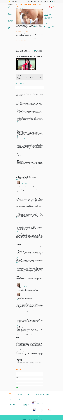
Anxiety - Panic (11, 399)
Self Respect (9, 22)
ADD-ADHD (10, 395)
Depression (19, 395)
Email (16, 380)
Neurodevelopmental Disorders (31, 395)
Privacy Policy (38, 416)
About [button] (49, 1)
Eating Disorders (20, 399)
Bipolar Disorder (20, 394)
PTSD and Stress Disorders (40, 394)
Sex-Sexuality (47, 394)
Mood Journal (25, 405)
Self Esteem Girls (10, 14)
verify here (42, 403)
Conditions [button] (29, 1)
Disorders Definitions (11, 403)
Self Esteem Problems (10, 15)
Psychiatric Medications (12, 404)
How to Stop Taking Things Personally (49, 17)
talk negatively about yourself (26, 28)
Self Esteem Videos (10, 19)
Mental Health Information (18, 403)
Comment (17, 370)
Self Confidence (10, 13)
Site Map (11, 416)
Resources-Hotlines (18, 405)
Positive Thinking (10, 10)
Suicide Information (26, 403)
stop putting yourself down (21, 72)
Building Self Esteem (47, 16)
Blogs (41, 1)
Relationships (38, 395)
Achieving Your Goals (10, 25)
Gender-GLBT (29, 394)
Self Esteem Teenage (10, 18)
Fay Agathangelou (23, 8)
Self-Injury (37, 399)
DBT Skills (9, 6)
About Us (16, 416)
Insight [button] (39, 1)
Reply (17, 96)
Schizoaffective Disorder (49, 395)
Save (17, 387)
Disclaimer (44, 416)
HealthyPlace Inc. (25, 419)
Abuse (9, 394)
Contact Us (21, 416)
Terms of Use (32, 416)
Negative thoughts (36, 26)
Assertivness (9, 26)
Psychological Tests (45, 1)
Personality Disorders (30, 399)
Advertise (27, 416)
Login (52, 1)
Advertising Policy (51, 416)
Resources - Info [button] (34, 1)
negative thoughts (35, 50)
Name (17, 377)
